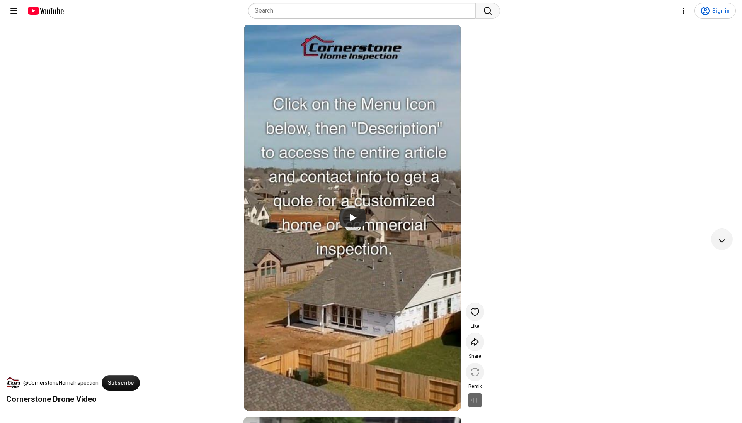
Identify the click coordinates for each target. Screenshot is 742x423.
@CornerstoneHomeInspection (61, 383)
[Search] (487, 11)
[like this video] (475, 312)
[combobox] (364, 10)
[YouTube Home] (45, 11)
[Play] (352, 217)
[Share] (475, 342)
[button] (13, 383)
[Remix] (475, 372)
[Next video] (722, 239)
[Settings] (683, 10)
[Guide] (14, 10)
